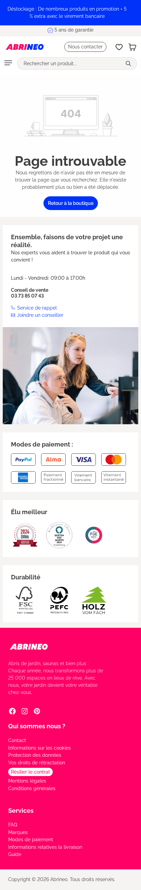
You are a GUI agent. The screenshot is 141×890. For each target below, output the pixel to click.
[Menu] (8, 63)
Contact (17, 740)
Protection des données (34, 755)
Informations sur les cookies (39, 748)
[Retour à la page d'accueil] (24, 47)
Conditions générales (31, 788)
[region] (70, 12)
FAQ (12, 825)
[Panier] (132, 47)
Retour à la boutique (70, 203)
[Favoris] (119, 47)
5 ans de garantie (73, 30)
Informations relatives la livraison (45, 847)
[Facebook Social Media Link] (12, 711)
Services (21, 810)
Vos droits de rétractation (36, 762)
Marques (18, 832)
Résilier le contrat (30, 772)
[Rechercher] (129, 63)
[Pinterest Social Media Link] (37, 711)
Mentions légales (27, 781)
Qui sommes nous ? (36, 726)
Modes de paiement (30, 839)
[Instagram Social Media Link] (25, 711)
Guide (14, 854)
